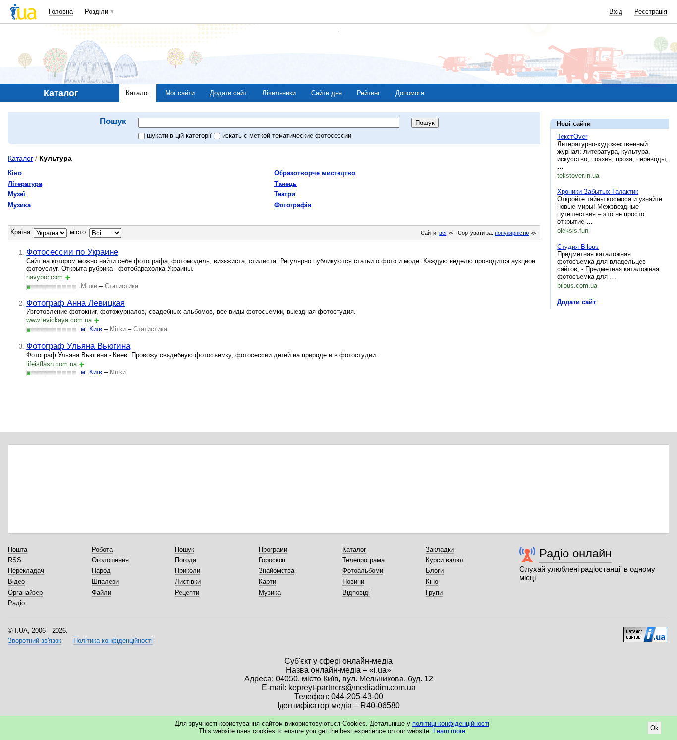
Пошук (184, 549)
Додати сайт (228, 93)
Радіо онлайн (575, 553)
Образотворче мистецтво (314, 173)
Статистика (121, 286)
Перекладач (26, 570)
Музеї (16, 194)
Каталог (138, 93)
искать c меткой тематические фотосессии (286, 135)
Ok (654, 728)
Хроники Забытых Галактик (597, 191)
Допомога (409, 93)
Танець (285, 183)
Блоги (435, 570)
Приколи (187, 570)
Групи (434, 592)
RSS (14, 560)
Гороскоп (272, 560)
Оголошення (110, 560)
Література (25, 183)
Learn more (449, 731)
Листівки (188, 581)
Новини (353, 581)
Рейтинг (368, 93)
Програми (273, 549)
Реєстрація (650, 11)
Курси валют (445, 560)
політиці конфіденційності (450, 723)
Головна (61, 11)
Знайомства (276, 570)
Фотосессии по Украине (72, 252)
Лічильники (279, 93)
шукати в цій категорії (180, 135)
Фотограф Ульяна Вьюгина (78, 346)
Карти (267, 581)
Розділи (96, 11)
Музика (19, 205)
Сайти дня (326, 93)
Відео (16, 581)
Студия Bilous (578, 246)
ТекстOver (572, 136)
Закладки (440, 549)
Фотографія (293, 205)
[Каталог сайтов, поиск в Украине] (645, 631)
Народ (101, 570)
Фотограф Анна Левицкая (75, 303)
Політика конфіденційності (113, 640)
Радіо (16, 603)
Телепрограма (363, 560)
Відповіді (356, 592)
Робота (102, 549)
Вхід (615, 11)
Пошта (17, 549)
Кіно (15, 173)
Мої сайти (180, 93)
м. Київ (91, 329)
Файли (101, 592)
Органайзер (25, 592)
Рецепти (187, 592)
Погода (185, 560)
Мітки (89, 286)
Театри (284, 194)
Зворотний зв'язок (34, 640)
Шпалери (105, 581)
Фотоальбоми (362, 570)
